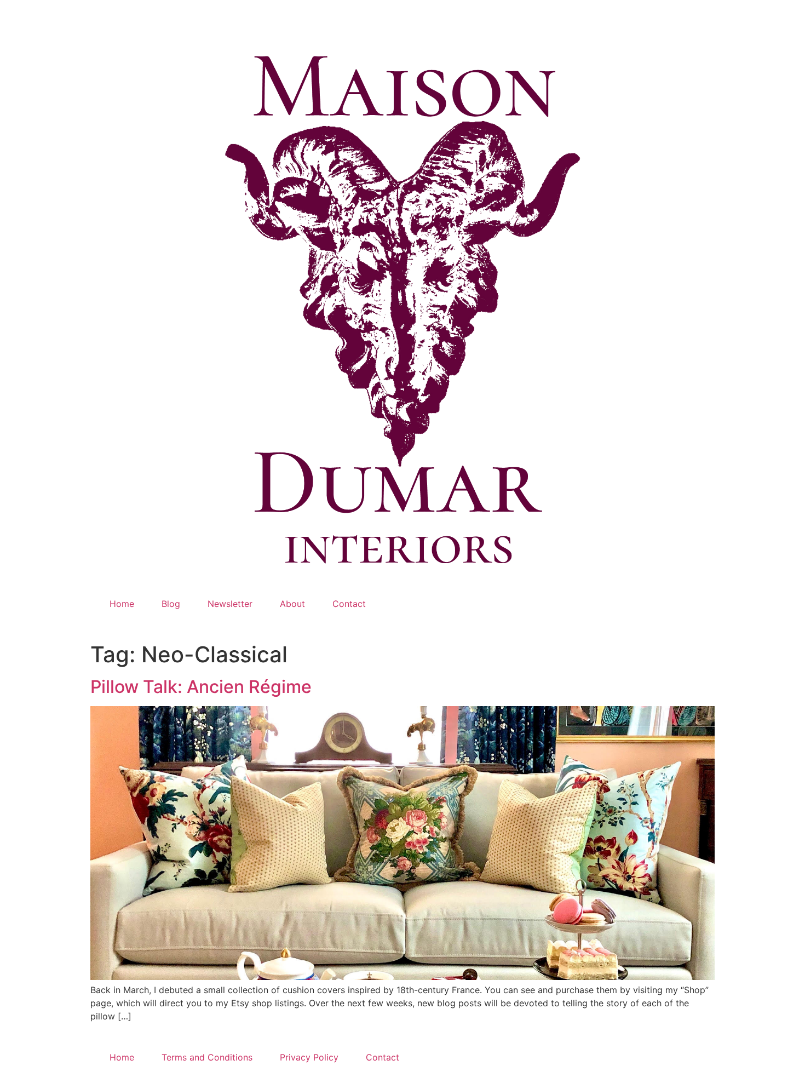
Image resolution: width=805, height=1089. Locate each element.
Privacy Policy (309, 1057)
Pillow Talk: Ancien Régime (201, 686)
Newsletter (230, 603)
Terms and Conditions (207, 1057)
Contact (349, 603)
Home (122, 603)
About (292, 603)
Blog (171, 603)
